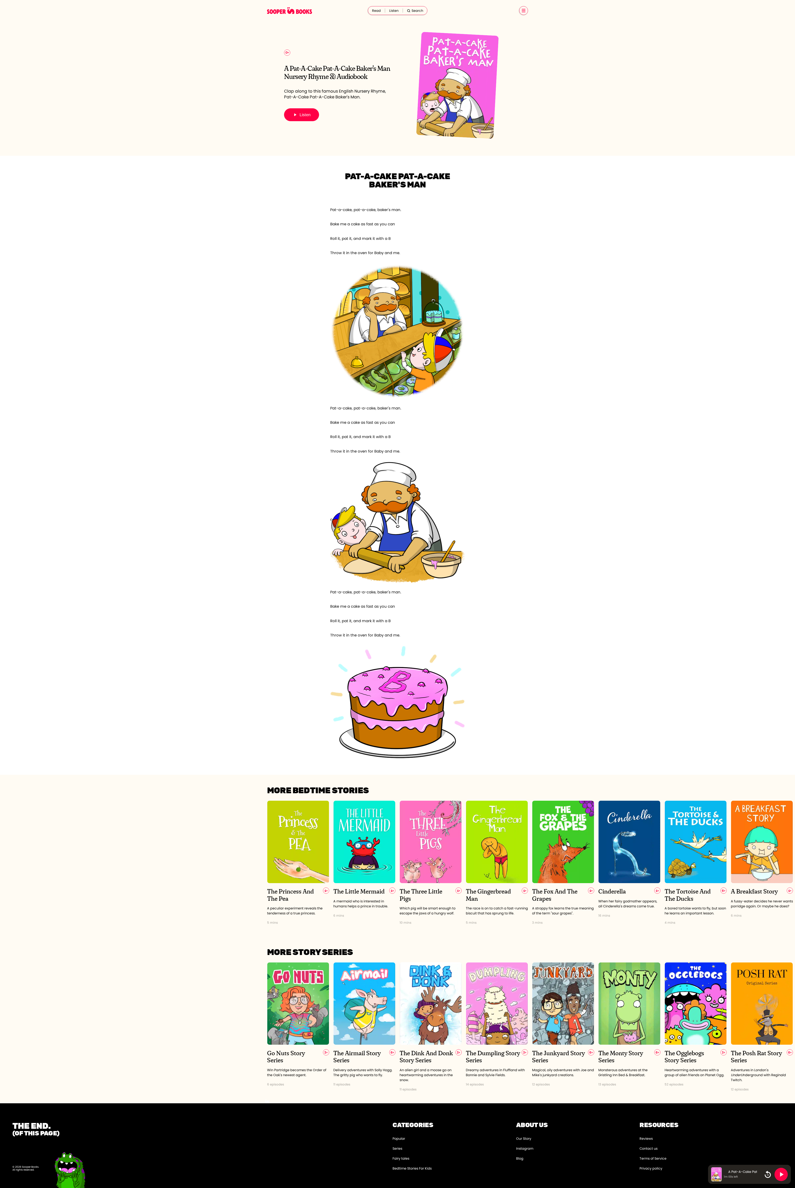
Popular (399, 1138)
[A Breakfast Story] (762, 862)
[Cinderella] (629, 862)
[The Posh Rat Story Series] (762, 1027)
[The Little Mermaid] (364, 862)
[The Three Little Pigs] (431, 862)
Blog (519, 1158)
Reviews (646, 1138)
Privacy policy (651, 1168)
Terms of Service (653, 1158)
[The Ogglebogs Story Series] (696, 1027)
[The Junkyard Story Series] (563, 1027)
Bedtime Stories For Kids (412, 1168)
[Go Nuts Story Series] (298, 1027)
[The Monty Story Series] (629, 1027)
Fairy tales (401, 1158)
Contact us (649, 1148)
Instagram (524, 1148)
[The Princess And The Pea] (298, 862)
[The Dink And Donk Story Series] (431, 1027)
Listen (394, 10)
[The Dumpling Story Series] (497, 1027)
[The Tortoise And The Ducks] (696, 862)
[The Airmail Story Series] (364, 1027)
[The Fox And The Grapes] (563, 862)
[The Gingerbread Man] (497, 862)
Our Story (523, 1138)
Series (397, 1148)
